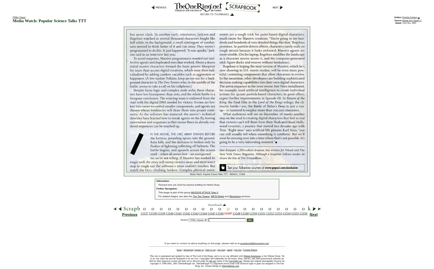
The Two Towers (201, 196)
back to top (210, 250)
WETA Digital (217, 196)
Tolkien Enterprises (252, 256)
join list (237, 250)
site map (221, 250)
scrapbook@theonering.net (254, 243)
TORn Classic (19, 17)
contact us (199, 250)
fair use (212, 261)
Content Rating (250, 250)
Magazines (235, 196)
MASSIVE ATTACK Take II (204, 192)
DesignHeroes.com (230, 266)
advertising (188, 250)
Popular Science (409, 17)
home (179, 250)
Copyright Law (235, 261)
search (229, 250)
